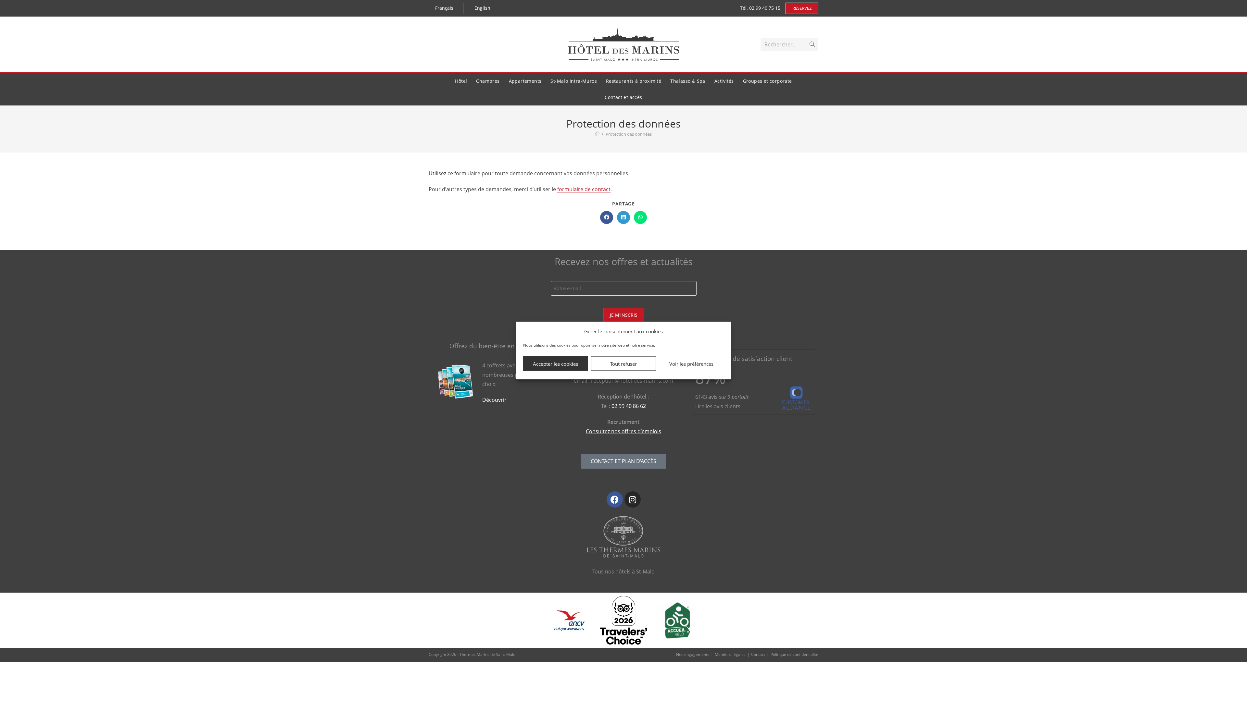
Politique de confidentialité (794, 654)
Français (444, 8)
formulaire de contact (584, 189)
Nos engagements (692, 654)
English (482, 8)
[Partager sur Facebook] (606, 217)
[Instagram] (632, 499)
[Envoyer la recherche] (812, 44)
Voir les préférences (691, 363)
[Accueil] (597, 134)
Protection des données (629, 134)
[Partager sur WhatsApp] (640, 217)
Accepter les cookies (555, 363)
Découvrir (494, 399)
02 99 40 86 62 (628, 406)
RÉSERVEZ (802, 8)
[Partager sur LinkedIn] (623, 217)
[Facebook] (615, 499)
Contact (758, 654)
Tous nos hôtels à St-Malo (623, 571)
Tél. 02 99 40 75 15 (760, 8)
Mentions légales (730, 654)
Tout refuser (623, 363)
